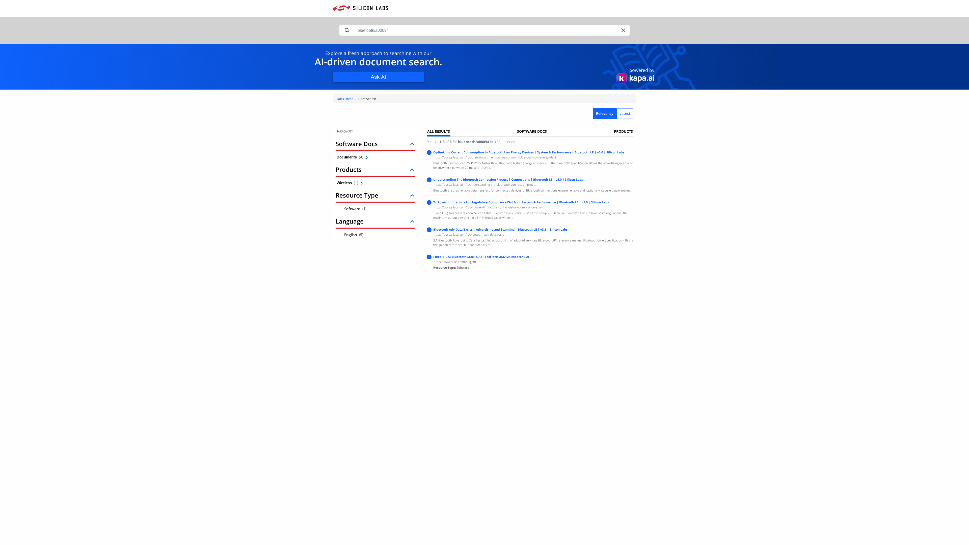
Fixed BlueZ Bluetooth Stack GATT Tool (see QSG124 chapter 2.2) (481, 257)
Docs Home (345, 99)
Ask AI (378, 77)
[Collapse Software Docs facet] (412, 143)
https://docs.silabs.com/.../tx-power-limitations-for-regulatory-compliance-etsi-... (489, 207)
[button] (623, 30)
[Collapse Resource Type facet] (412, 195)
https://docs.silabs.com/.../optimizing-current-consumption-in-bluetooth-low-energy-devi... (496, 157)
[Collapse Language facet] (412, 221)
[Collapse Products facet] (412, 169)
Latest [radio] (625, 113)
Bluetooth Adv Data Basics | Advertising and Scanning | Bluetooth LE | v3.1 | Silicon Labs (500, 229)
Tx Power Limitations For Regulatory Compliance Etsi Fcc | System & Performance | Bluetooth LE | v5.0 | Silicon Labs (521, 202)
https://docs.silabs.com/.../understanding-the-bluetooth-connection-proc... (485, 184)
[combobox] (492, 30)
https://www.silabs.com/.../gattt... (456, 262)
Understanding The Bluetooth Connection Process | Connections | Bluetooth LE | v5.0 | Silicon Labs (508, 179)
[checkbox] (339, 209)
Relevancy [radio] (604, 113)
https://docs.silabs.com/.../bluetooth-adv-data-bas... (469, 234)
